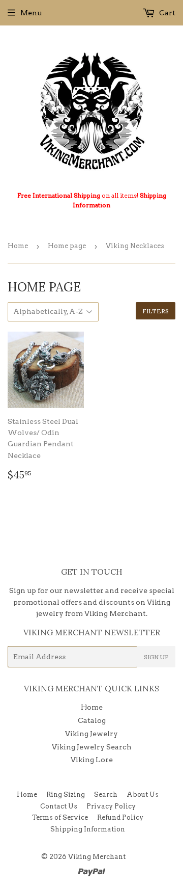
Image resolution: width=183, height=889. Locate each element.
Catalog (92, 720)
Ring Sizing (65, 794)
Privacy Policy (111, 806)
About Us (143, 794)
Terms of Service (60, 817)
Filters (155, 311)
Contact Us (58, 806)
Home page (67, 246)
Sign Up (156, 657)
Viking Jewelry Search (92, 747)
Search (105, 794)
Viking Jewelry (91, 734)
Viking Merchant (97, 856)
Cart (166, 13)
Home (18, 246)
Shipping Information (87, 829)
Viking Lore (92, 760)
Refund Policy (120, 817)
